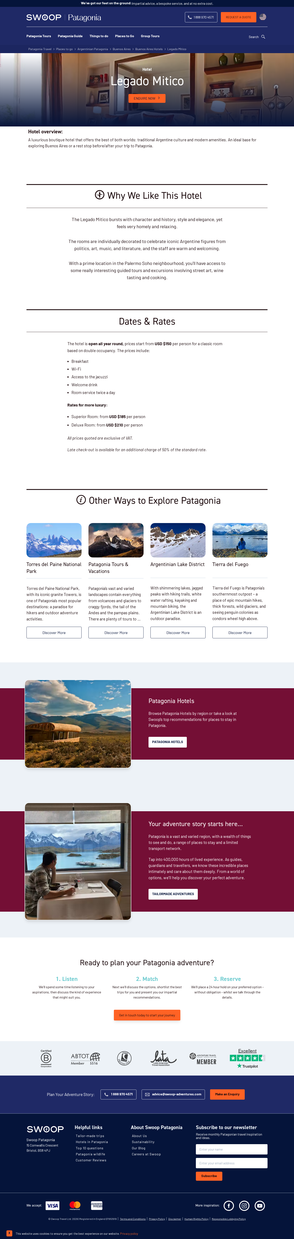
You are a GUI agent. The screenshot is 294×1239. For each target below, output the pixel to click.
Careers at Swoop (146, 1154)
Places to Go (124, 36)
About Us (139, 1136)
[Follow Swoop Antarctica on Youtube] (260, 1206)
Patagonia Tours (38, 36)
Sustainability (143, 1142)
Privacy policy (129, 1233)
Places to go (64, 49)
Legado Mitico (176, 49)
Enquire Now (144, 98)
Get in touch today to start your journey (147, 1015)
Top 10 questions (90, 1148)
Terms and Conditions (133, 1218)
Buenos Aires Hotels (149, 49)
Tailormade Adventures (173, 894)
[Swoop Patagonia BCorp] (46, 1058)
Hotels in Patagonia (92, 1142)
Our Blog (138, 1148)
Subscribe (209, 1176)
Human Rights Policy (196, 1218)
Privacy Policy (157, 1218)
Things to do (99, 36)
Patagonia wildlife (90, 1154)
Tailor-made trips (90, 1136)
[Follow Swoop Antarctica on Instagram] (244, 1206)
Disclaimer (174, 1218)
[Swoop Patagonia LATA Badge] (163, 1058)
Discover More (54, 632)
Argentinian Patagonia (92, 49)
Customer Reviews (91, 1160)
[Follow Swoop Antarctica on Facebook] (229, 1206)
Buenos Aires (122, 49)
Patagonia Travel (39, 49)
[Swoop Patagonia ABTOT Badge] (85, 1058)
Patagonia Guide (70, 36)
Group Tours (150, 36)
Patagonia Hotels (167, 742)
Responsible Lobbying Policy (229, 1218)
